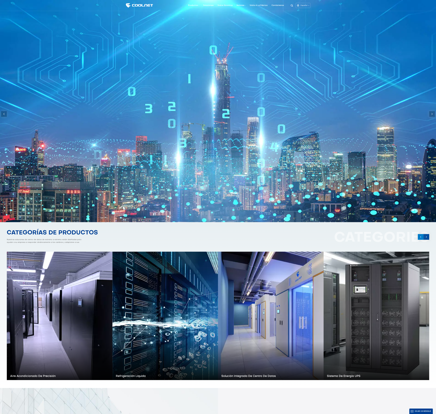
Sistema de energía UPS (343, 376)
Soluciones (208, 5)
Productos (193, 5)
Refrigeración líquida (131, 376)
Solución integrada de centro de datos (248, 376)
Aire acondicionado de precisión (33, 376)
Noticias (240, 5)
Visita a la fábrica (259, 5)
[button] (214, 219)
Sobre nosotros (225, 5)
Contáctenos (277, 5)
